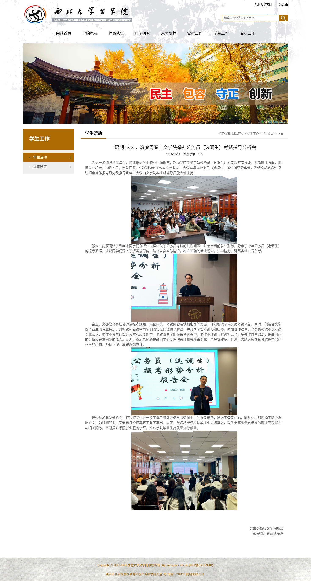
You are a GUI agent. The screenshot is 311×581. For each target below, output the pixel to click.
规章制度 (40, 167)
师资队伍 (116, 33)
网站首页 (63, 33)
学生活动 (40, 157)
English (283, 4)
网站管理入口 (195, 574)
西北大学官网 (263, 4)
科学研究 (142, 33)
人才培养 (168, 33)
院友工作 (247, 33)
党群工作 (194, 33)
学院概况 (90, 33)
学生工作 (221, 33)
